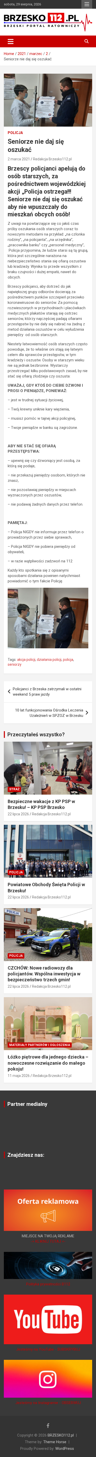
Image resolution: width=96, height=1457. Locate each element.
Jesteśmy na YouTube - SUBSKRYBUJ (48, 1349)
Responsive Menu (86, 4)
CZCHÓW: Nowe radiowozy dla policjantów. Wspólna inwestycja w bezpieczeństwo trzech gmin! (44, 974)
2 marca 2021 (19, 159)
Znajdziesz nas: (25, 1155)
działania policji (49, 660)
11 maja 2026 (19, 1076)
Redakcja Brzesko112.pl (52, 159)
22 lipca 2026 (18, 814)
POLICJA (15, 133)
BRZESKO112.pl (61, 1435)
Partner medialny (27, 1104)
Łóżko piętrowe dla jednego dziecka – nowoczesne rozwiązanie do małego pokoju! (48, 1063)
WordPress (64, 1448)
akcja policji (26, 660)
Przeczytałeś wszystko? (36, 734)
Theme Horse (54, 1442)
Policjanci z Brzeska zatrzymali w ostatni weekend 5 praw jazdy (47, 692)
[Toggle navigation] (10, 41)
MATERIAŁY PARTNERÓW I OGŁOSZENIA (39, 1045)
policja (68, 660)
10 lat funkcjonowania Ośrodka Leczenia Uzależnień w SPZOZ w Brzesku (49, 713)
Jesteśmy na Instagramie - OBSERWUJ (48, 1402)
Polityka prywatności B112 (48, 1284)
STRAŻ (14, 789)
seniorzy (15, 664)
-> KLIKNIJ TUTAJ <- (48, 1241)
